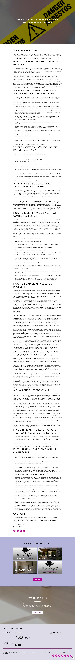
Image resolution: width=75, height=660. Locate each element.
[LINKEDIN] (59, 656)
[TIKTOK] (65, 656)
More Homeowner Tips (18, 524)
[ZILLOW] (71, 656)
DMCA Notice (66, 652)
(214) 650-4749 (57, 633)
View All (37, 579)
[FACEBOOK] (53, 656)
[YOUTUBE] (62, 656)
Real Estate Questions (18, 526)
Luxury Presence (31, 652)
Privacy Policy (58, 652)
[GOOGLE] (68, 656)
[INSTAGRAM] (56, 656)
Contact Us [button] (37, 612)
